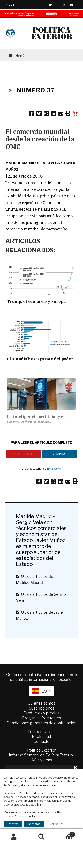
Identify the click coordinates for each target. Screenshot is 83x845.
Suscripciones (41, 708)
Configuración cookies (29, 800)
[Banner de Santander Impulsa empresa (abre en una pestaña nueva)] (41, 14)
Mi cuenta (14, 837)
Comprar (59, 454)
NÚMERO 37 (35, 90)
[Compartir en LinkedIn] (53, 114)
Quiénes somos (41, 703)
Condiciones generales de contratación (41, 723)
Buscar (41, 837)
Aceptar (13, 824)
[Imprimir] (67, 114)
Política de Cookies (25, 816)
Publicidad (41, 736)
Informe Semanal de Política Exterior (41, 755)
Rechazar (34, 824)
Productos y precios (42, 713)
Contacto (10, 5)
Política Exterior (41, 750)
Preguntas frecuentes (41, 718)
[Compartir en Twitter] (39, 114)
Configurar (56, 824)
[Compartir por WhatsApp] (46, 114)
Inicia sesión (54, 468)
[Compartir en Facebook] (31, 114)
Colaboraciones (42, 731)
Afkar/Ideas (41, 760)
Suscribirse (23, 454)
